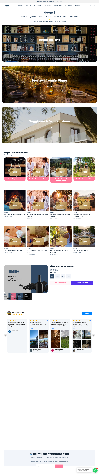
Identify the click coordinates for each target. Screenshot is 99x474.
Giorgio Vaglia (80, 330)
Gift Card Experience (62, 266)
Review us (87, 313)
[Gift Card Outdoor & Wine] (84, 169)
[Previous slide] (5, 335)
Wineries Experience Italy (18, 312)
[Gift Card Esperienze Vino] (15, 169)
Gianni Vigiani (15, 349)
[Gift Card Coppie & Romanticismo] (61, 170)
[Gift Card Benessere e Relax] (38, 169)
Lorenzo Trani (58, 349)
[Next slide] (93, 335)
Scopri (49, 46)
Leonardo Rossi (37, 349)
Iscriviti (59, 466)
